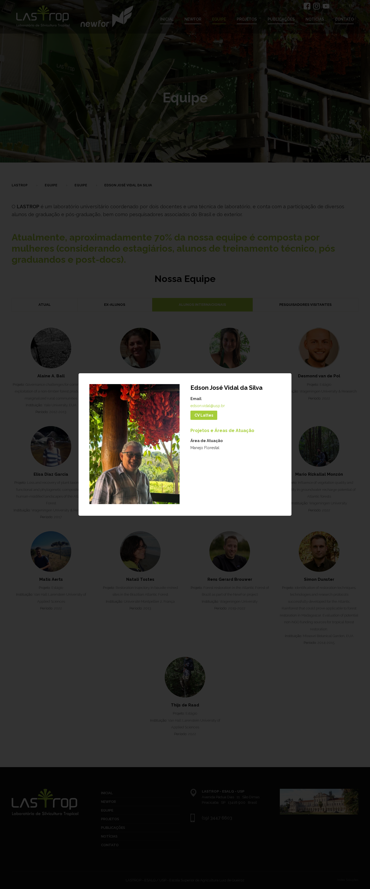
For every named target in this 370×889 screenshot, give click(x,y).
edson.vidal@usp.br (207, 406)
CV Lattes (203, 415)
